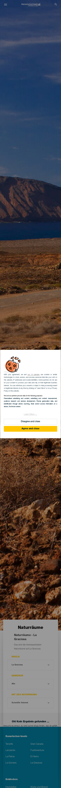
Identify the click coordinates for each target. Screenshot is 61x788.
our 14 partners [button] (34, 375)
